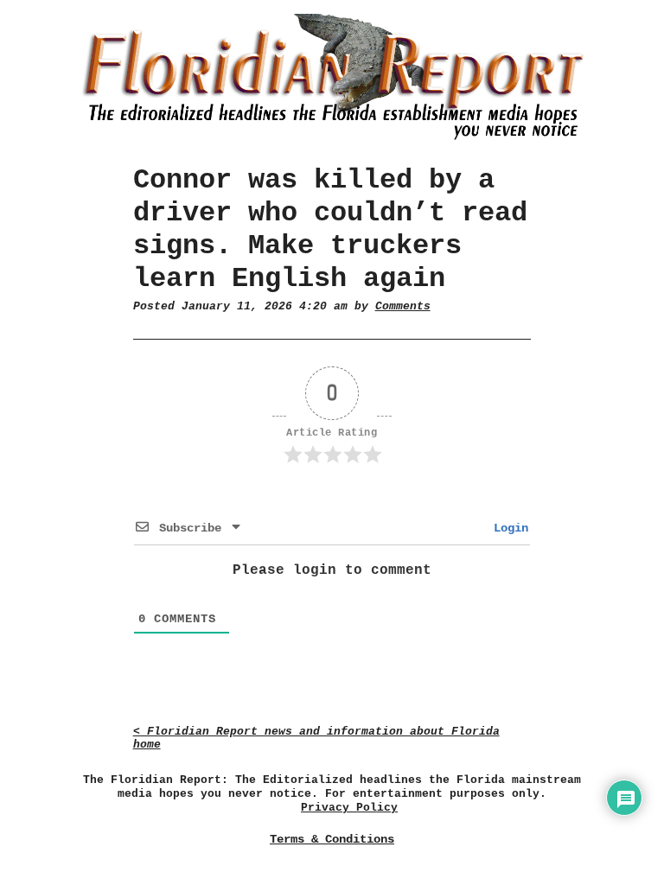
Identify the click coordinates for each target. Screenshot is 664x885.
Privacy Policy (349, 807)
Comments (403, 306)
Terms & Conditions (332, 839)
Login (507, 528)
